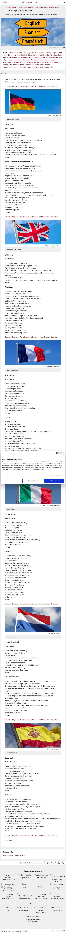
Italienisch (34, 86)
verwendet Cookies (55, 475)
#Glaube (11, 855)
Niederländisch (44, 86)
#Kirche (17, 855)
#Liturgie (22, 855)
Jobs (9, 931)
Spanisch (54, 86)
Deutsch (8, 86)
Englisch (15, 86)
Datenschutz (24, 931)
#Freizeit (5, 855)
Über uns (4, 931)
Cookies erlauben (54, 480)
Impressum (15, 931)
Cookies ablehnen (33, 480)
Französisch (24, 86)
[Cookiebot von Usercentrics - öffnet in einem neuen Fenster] (57, 453)
